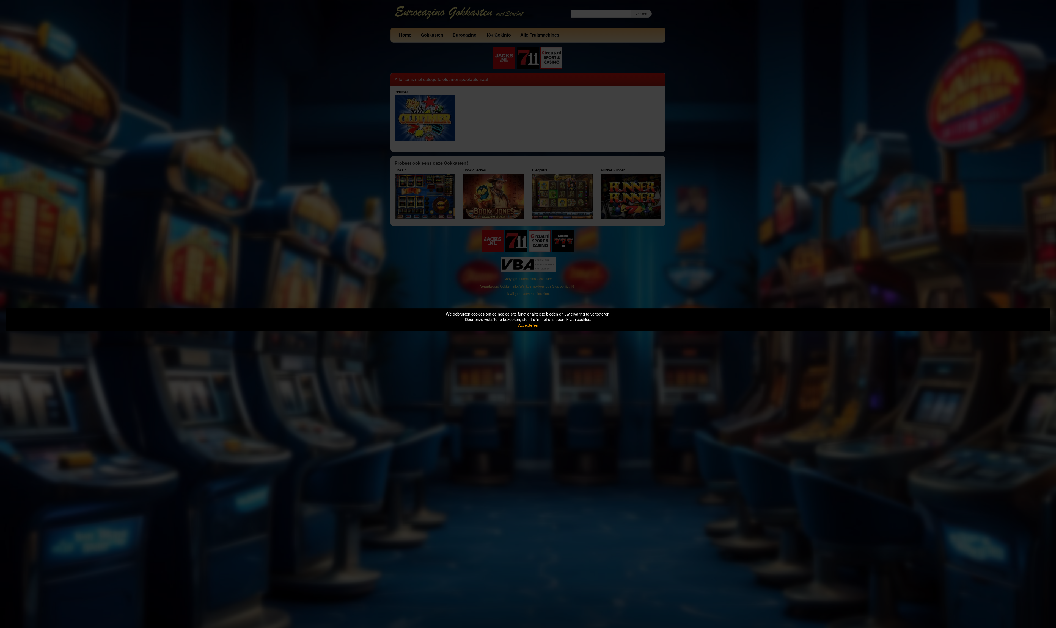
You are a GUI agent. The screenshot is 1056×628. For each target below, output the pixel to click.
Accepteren (528, 325)
